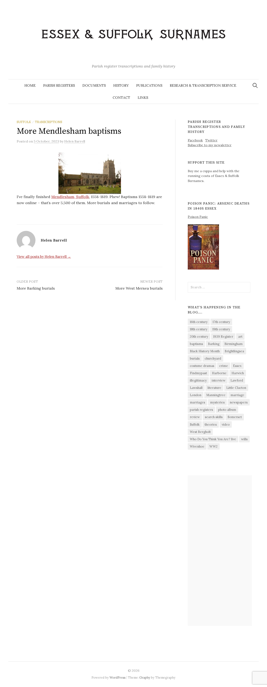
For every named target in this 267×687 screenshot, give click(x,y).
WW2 (213, 446)
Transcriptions (48, 122)
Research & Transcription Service (203, 85)
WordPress (118, 677)
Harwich (238, 373)
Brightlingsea (234, 351)
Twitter (211, 140)
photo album (227, 410)
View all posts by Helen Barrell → (44, 256)
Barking (213, 344)
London (195, 395)
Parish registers (59, 85)
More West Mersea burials (139, 288)
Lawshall (196, 388)
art (240, 336)
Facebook (195, 140)
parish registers (201, 410)
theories (211, 424)
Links (143, 97)
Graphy (144, 677)
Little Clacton (236, 388)
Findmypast (198, 373)
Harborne (219, 373)
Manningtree (215, 395)
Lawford (236, 380)
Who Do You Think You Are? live (213, 439)
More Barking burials (36, 288)
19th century (221, 329)
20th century (199, 336)
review (195, 417)
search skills (214, 417)
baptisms (196, 344)
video (226, 424)
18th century (198, 329)
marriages (197, 402)
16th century (199, 322)
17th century (221, 322)
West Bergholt (200, 432)
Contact (121, 97)
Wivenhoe (197, 446)
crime (223, 366)
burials (195, 358)
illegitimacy (198, 380)
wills (244, 439)
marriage (237, 395)
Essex (237, 366)
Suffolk (24, 122)
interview (218, 380)
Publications (149, 85)
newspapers (239, 402)
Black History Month (205, 351)
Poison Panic (198, 217)
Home (30, 85)
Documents (94, 85)
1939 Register (223, 336)
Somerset (235, 417)
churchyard (213, 358)
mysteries (217, 402)
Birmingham (233, 344)
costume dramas (202, 366)
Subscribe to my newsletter (210, 145)
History (121, 85)
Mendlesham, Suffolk (70, 196)
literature (214, 388)
